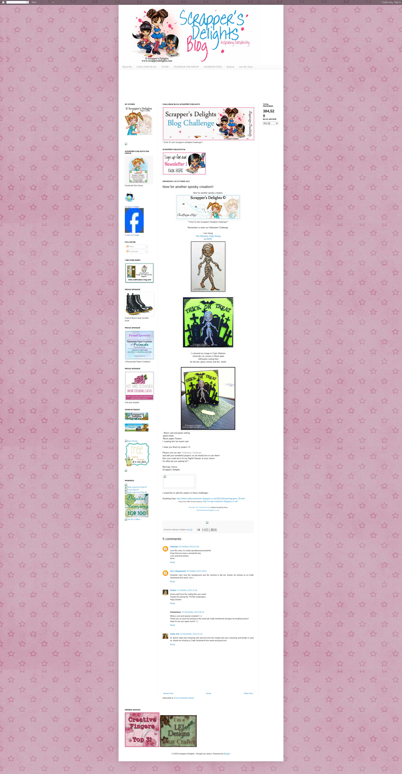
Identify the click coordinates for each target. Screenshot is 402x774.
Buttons (230, 66)
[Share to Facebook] (212, 529)
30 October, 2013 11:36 (189, 547)
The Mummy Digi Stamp (208, 236)
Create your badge (132, 235)
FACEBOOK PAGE (213, 66)
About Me (127, 66)
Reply (172, 562)
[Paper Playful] (131, 441)
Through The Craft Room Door (200, 507)
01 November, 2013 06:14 (193, 612)
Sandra (173, 590)
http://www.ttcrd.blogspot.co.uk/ (208, 510)
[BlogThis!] (206, 529)
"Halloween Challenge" (191, 453)
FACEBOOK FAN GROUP (186, 66)
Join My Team (246, 66)
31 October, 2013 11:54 (187, 590)
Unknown (174, 547)
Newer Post (168, 693)
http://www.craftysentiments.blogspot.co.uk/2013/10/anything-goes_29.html (211, 498)
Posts (131, 247)
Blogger (226, 754)
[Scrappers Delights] (134, 232)
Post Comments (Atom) (184, 698)
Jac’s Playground (178, 571)
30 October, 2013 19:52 (196, 571)
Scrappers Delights (132, 207)
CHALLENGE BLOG (147, 66)
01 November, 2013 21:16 (191, 634)
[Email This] (203, 529)
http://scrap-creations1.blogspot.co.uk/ (220, 501)
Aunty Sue (174, 634)
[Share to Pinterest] (215, 529)
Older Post (248, 693)
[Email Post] (198, 529)
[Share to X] (209, 529)
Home (208, 693)
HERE (209, 239)
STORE (165, 66)
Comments (133, 251)
